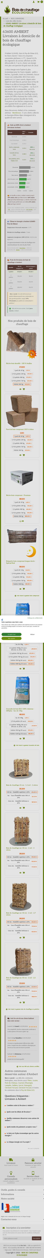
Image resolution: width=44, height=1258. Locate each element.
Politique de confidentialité (35, 618)
